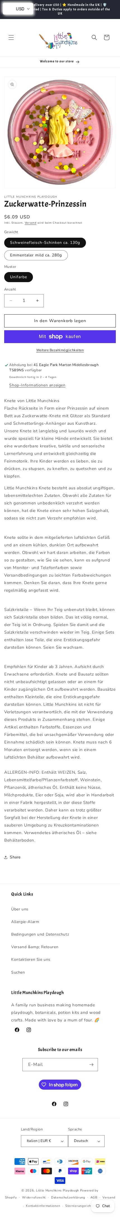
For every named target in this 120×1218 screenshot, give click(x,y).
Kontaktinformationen (43, 1206)
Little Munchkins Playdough (57, 1190)
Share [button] (15, 857)
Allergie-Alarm (25, 921)
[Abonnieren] (91, 1064)
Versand (31, 223)
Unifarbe (18, 277)
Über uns (19, 909)
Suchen (18, 972)
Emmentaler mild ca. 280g (36, 255)
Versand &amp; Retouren (34, 947)
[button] (11, 37)
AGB (93, 1197)
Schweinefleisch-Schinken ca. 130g (45, 242)
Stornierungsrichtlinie (82, 1206)
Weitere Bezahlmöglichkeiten (60, 350)
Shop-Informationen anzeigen (37, 385)
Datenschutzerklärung (68, 1197)
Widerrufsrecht (34, 1197)
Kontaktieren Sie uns (31, 959)
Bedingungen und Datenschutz (40, 934)
